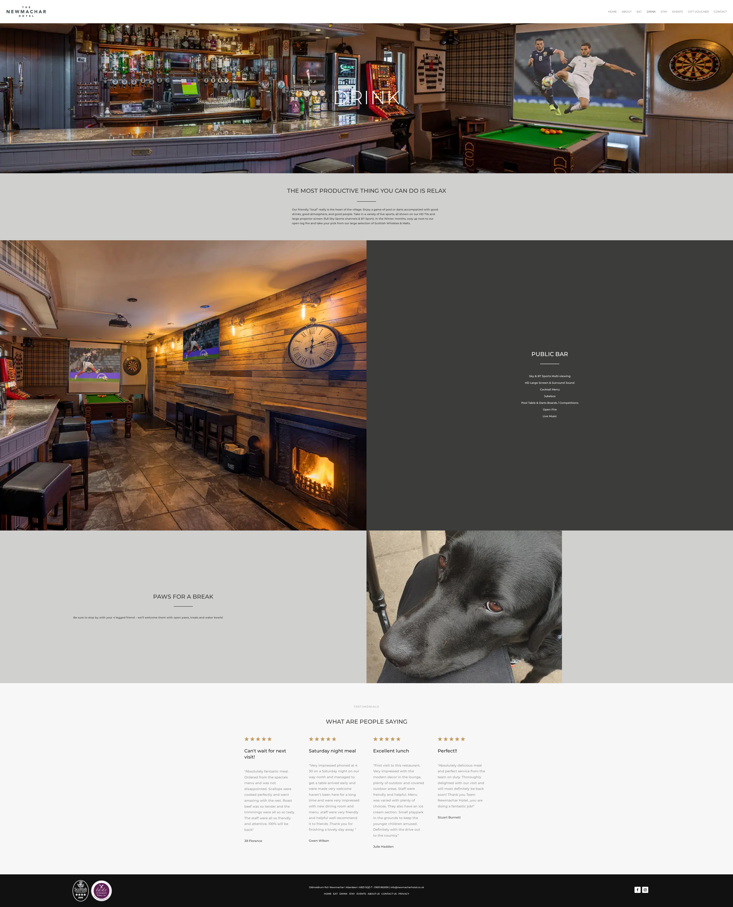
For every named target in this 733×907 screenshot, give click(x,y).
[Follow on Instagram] (645, 890)
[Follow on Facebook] (638, 890)
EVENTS (677, 11)
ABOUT (627, 11)
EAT (639, 11)
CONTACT (720, 11)
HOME (612, 11)
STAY (664, 11)
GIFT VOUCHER (698, 11)
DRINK (651, 11)
